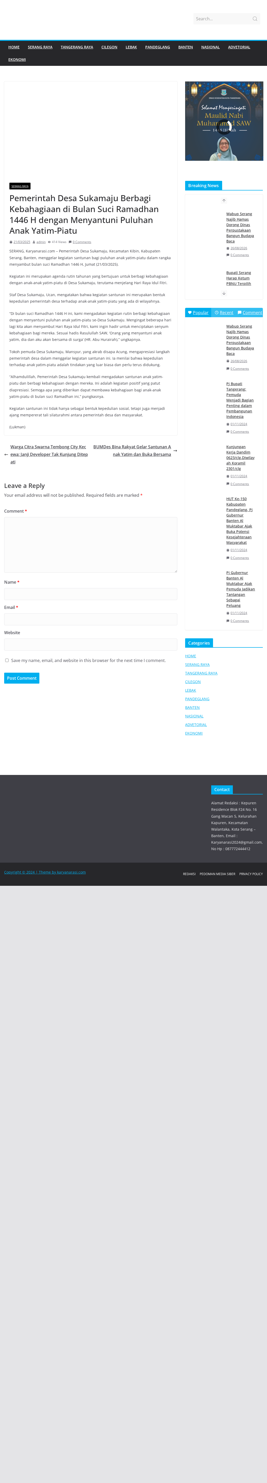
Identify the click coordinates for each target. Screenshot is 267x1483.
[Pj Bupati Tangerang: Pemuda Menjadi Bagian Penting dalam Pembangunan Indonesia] (205, 389)
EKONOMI (17, 59)
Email (11, 607)
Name (12, 582)
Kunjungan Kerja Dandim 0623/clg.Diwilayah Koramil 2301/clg (240, 457)
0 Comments (82, 242)
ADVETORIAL (239, 46)
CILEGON (109, 46)
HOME (14, 46)
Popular (201, 312)
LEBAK (131, 46)
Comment (15, 511)
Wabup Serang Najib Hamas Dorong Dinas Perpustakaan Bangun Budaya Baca (240, 340)
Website (12, 632)
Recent (226, 312)
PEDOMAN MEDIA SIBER (217, 874)
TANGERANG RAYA (77, 46)
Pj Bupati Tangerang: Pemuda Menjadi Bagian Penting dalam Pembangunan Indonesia (240, 400)
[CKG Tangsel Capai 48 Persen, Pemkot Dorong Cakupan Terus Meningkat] (205, 284)
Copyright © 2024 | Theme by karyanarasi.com (45, 872)
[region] (224, 127)
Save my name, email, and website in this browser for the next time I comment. (88, 660)
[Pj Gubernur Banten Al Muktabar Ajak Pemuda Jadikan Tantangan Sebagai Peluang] (205, 578)
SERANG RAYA (40, 46)
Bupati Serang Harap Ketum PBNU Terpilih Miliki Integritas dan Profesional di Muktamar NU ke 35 (240, 230)
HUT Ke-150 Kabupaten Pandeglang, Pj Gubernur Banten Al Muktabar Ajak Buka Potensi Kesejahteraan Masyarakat (239, 520)
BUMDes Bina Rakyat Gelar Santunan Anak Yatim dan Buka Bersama (132, 450)
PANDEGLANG (157, 46)
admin (41, 242)
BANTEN (185, 46)
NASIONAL (210, 46)
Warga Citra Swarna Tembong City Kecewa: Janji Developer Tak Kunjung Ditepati (49, 454)
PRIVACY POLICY (251, 874)
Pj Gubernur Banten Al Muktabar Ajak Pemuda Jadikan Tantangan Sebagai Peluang (240, 589)
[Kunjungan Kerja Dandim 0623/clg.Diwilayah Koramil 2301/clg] (205, 452)
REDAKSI (189, 874)
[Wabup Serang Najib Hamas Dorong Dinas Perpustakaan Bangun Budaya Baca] (205, 332)
